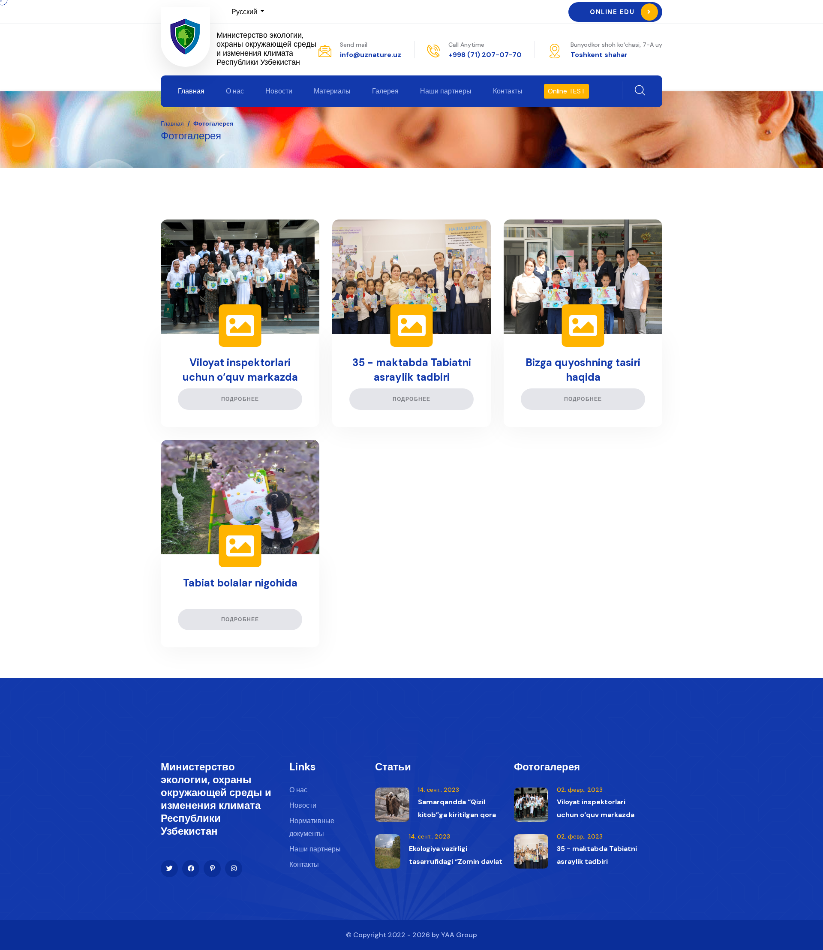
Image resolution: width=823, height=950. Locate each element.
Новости (278, 91)
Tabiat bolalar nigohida (240, 582)
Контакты (508, 91)
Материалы (332, 91)
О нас (235, 91)
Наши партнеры (446, 91)
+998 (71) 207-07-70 (485, 54)
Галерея (385, 91)
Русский (245, 11)
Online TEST (566, 91)
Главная (191, 91)
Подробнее (240, 399)
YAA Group (459, 934)
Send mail (353, 44)
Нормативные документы (311, 827)
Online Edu (612, 12)
